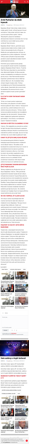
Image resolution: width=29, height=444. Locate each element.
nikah (24, 269)
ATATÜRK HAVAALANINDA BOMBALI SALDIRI (11, 390)
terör (19, 393)
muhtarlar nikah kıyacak (15, 269)
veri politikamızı (6, 442)
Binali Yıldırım (5, 269)
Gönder (5, 330)
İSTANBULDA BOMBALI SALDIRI (8, 393)
